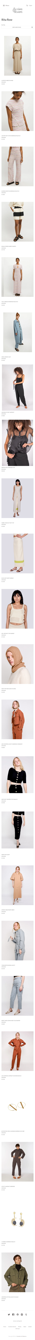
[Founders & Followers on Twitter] (9, 1315)
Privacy (19, 1326)
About (24, 1326)
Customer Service (12, 1326)
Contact (30, 1326)
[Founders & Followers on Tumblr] (26, 1315)
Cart (30, 5)
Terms (4, 1326)
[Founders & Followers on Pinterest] (18, 1315)
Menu (7, 5)
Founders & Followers (21, 1336)
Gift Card (18, 1328)
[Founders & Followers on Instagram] (22, 1315)
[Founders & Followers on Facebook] (13, 1315)
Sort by (3, 25)
